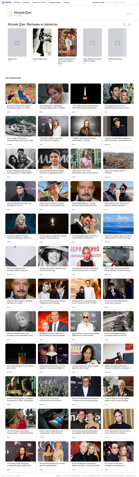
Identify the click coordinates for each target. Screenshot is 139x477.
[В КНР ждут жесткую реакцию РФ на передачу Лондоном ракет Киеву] (118, 261)
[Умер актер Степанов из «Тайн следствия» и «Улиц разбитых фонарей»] (53, 196)
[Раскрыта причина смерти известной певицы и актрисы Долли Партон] (20, 229)
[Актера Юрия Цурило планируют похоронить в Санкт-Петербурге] (20, 391)
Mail (3, 475)
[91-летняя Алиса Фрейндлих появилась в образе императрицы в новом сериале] (118, 294)
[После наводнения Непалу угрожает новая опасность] (118, 326)
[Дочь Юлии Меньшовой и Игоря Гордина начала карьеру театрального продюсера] (53, 294)
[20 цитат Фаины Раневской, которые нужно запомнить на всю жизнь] (20, 326)
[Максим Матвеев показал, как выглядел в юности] (20, 196)
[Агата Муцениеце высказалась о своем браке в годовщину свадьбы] (86, 229)
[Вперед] (129, 24)
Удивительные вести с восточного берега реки (67, 61)
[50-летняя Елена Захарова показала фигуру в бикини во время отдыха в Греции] (20, 456)
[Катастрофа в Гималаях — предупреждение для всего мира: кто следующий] (20, 131)
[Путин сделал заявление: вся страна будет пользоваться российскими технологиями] (53, 424)
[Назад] (125, 24)
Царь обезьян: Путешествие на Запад (92, 60)
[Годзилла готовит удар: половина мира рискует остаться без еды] (118, 229)
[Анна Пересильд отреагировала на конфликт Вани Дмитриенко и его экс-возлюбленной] (86, 424)
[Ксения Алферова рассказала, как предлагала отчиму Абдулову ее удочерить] (20, 164)
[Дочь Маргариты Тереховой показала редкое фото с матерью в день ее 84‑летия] (53, 99)
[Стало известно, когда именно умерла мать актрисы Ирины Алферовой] (118, 391)
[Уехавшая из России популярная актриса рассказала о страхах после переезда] (86, 261)
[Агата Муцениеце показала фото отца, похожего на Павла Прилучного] (118, 424)
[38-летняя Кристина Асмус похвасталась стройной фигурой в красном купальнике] (20, 424)
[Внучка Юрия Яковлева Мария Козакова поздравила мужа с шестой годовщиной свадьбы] (53, 164)
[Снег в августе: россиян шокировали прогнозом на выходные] (53, 391)
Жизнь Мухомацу (115, 59)
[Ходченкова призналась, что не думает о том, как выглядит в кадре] (53, 359)
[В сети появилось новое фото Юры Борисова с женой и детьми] (86, 456)
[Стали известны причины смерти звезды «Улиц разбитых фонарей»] (53, 229)
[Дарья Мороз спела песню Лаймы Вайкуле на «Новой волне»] (86, 326)
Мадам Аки (12, 59)
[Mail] (3, 2)
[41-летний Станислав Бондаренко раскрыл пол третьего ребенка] (118, 456)
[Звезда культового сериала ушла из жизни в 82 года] (53, 261)
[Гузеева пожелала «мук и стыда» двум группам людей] (86, 359)
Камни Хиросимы (40, 59)
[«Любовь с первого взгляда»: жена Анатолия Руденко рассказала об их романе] (53, 131)
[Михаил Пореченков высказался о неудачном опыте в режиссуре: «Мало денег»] (86, 391)
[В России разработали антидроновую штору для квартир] (20, 261)
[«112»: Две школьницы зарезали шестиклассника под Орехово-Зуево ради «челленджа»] (86, 99)
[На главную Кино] (7, 2)
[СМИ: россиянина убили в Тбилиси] (118, 164)
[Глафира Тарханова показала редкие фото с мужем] (86, 131)
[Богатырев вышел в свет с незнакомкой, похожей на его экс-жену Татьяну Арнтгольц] (118, 99)
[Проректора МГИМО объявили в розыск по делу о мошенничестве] (118, 131)
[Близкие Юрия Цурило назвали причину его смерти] (20, 294)
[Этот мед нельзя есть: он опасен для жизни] (20, 359)
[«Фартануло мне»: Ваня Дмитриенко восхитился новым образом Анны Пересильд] (86, 164)
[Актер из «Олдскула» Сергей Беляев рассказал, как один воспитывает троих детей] (20, 99)
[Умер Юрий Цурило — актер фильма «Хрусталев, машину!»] (86, 196)
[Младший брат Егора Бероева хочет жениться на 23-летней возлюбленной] (86, 294)
